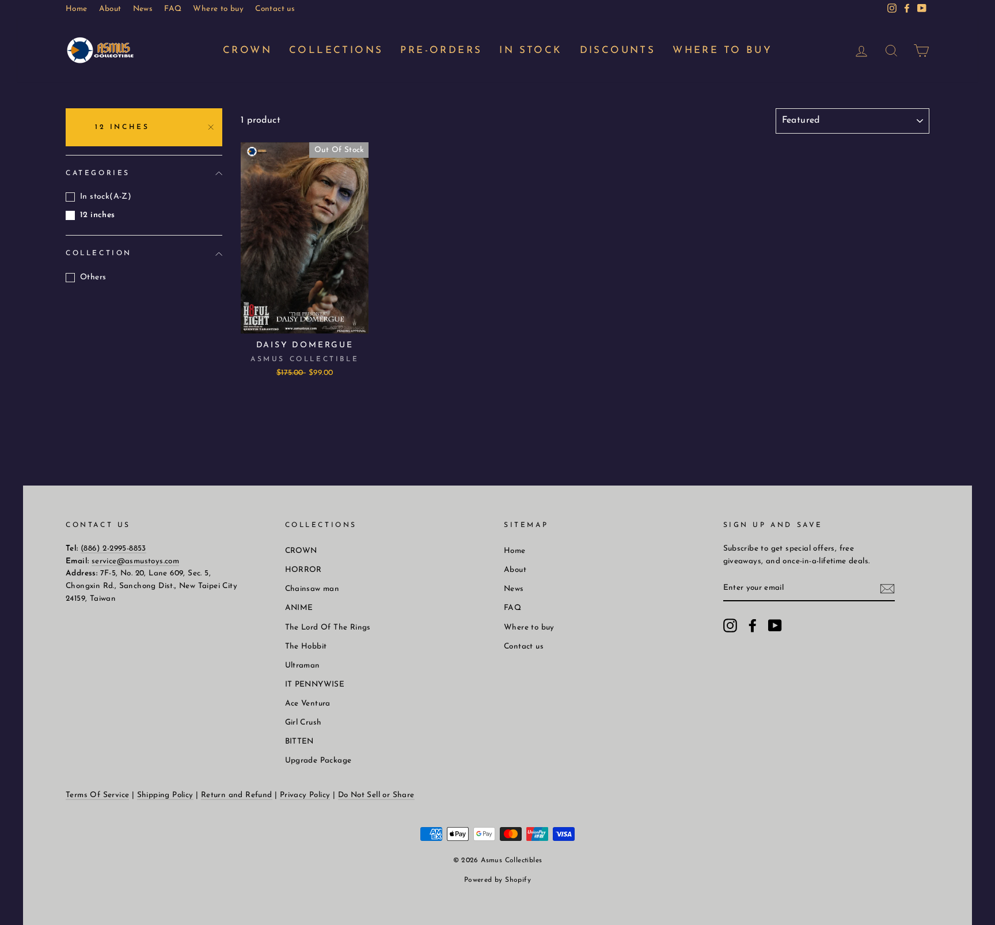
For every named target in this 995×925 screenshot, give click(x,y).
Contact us (275, 9)
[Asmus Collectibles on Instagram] (730, 625)
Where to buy (218, 9)
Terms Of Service (97, 795)
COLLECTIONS (336, 50)
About (110, 9)
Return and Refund (236, 795)
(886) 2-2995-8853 (113, 548)
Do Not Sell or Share (376, 795)
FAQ (172, 9)
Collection (99, 253)
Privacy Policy (305, 795)
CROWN (247, 50)
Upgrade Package (318, 760)
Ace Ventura (308, 703)
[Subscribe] (887, 589)
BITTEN (299, 741)
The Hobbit (306, 646)
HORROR (303, 570)
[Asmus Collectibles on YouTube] (775, 625)
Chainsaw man (312, 589)
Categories (98, 173)
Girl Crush (303, 722)
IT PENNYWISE (315, 684)
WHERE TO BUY (722, 50)
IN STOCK (530, 50)
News (143, 9)
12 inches (122, 127)
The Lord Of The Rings (328, 627)
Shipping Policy (165, 795)
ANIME (299, 608)
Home (77, 9)
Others (93, 277)
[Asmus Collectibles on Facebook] (752, 625)
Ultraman (302, 665)
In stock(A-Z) (105, 196)
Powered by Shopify (497, 880)
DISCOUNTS (618, 50)
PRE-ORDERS (441, 50)
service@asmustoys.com (135, 561)
